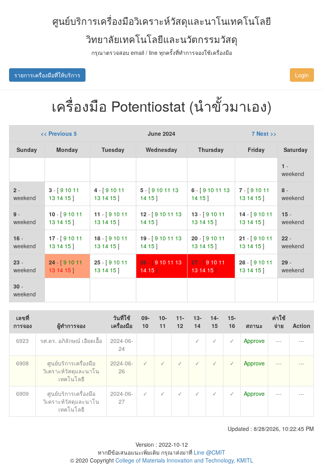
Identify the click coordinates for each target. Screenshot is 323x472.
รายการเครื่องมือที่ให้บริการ (47, 75)
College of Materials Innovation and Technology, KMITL (183, 460)
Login (302, 75)
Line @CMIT (209, 452)
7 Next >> (264, 133)
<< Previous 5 (59, 133)
